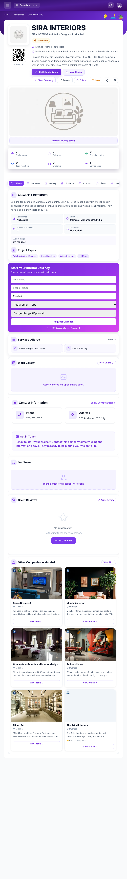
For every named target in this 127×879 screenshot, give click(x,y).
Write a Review (63, 540)
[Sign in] (119, 5)
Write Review (107, 500)
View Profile (35, 621)
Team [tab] (103, 183)
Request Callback (63, 321)
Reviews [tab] (119, 183)
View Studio (105, 362)
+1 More (83, 256)
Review (66, 80)
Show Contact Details (103, 402)
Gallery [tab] (52, 183)
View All (107, 562)
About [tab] (19, 183)
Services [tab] (35, 183)
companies (19, 14)
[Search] (110, 5)
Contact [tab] (87, 183)
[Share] (107, 80)
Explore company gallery (63, 140)
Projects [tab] (69, 183)
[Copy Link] (115, 80)
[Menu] (7, 5)
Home (7, 14)
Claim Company (45, 80)
